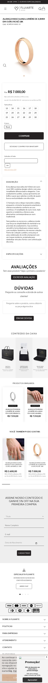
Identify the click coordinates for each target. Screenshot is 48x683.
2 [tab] (22, 594)
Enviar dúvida (24, 318)
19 (7, 113)
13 (7, 108)
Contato (7, 647)
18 (35, 108)
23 (30, 113)
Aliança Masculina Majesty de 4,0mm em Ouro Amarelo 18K (13, 464)
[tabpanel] (24, 50)
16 (24, 108)
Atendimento (9, 640)
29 (30, 117)
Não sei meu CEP (10, 170)
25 (7, 117)
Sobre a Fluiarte (10, 619)
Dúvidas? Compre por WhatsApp (24, 146)
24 (35, 113)
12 (10, 100)
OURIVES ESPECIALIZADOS (30, 2)
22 (24, 113)
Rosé (8, 127)
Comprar (24, 135)
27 (18, 117)
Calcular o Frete (10, 156)
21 (18, 113)
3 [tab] (25, 594)
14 (12, 108)
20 (12, 113)
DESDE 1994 (12, 2)
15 (18, 108)
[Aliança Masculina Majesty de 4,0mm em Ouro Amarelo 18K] (13, 449)
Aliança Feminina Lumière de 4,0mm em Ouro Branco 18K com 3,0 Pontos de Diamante (13, 411)
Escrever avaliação (24, 277)
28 (24, 117)
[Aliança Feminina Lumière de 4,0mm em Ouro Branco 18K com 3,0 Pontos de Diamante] (13, 395)
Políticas (7, 626)
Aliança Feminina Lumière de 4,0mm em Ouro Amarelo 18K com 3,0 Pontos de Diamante (35, 411)
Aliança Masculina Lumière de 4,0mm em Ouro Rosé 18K (37, 464)
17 (30, 108)
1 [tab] (24, 75)
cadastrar (24, 553)
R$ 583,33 (17, 100)
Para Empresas (9, 633)
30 (35, 117)
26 (12, 117)
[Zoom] (24, 50)
